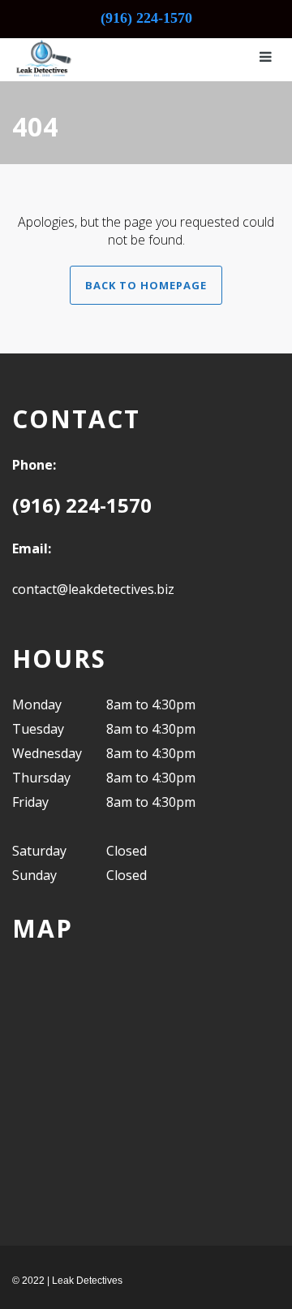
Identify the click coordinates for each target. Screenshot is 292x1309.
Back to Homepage (146, 285)
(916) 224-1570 (146, 18)
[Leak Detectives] (42, 57)
